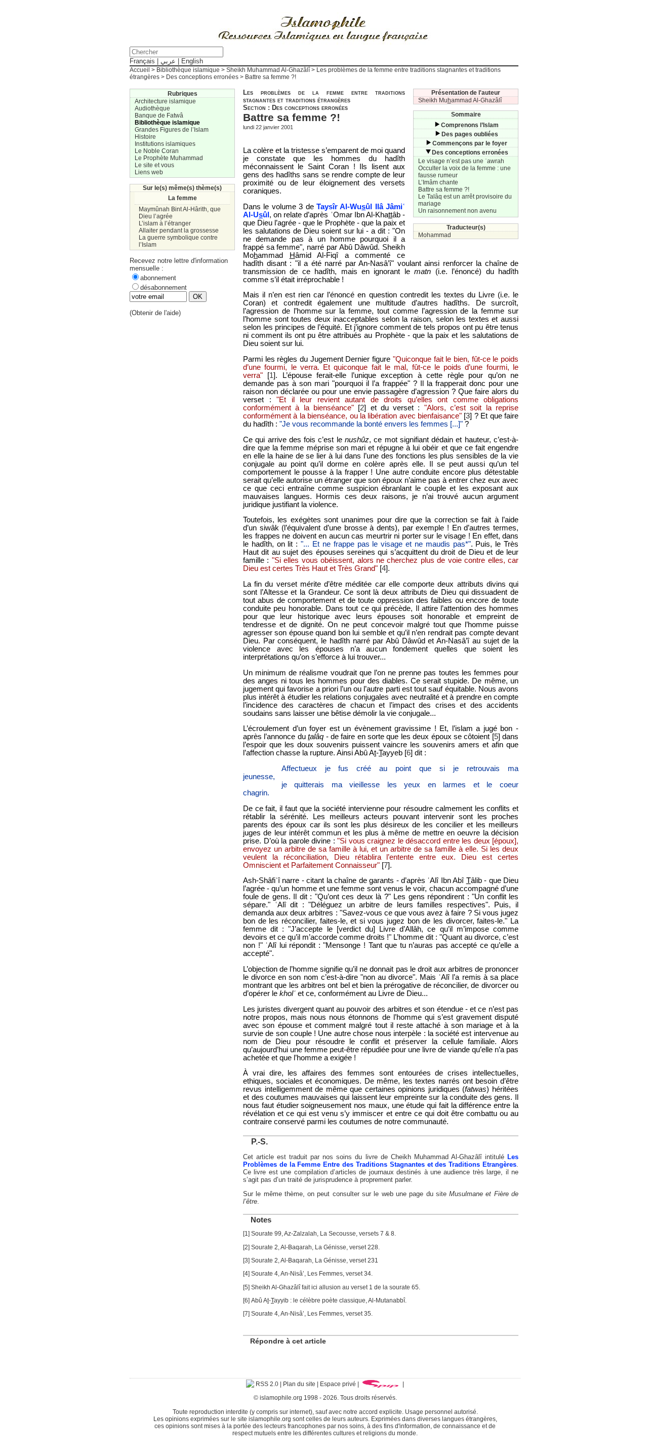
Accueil (140, 69)
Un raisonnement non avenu (457, 210)
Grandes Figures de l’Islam (172, 129)
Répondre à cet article (288, 1341)
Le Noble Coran (157, 151)
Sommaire (466, 114)
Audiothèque (152, 108)
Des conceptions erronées (202, 77)
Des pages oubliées (469, 134)
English (192, 61)
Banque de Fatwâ (159, 115)
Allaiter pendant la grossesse (179, 230)
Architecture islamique (165, 101)
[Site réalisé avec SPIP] (380, 1384)
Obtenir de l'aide (155, 313)
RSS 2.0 (266, 1384)
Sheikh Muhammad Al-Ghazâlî (268, 69)
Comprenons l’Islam (470, 125)
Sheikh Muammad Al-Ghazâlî (460, 100)
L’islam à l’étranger (165, 223)
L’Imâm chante (438, 182)
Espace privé (338, 1384)
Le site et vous (154, 165)
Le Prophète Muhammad (169, 158)
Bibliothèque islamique (188, 69)
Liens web (149, 172)
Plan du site (299, 1384)
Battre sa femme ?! (443, 189)
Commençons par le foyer (469, 143)
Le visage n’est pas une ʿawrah (461, 161)
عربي (168, 61)
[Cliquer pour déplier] (437, 125)
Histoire (145, 136)
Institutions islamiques (165, 143)
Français (142, 61)
